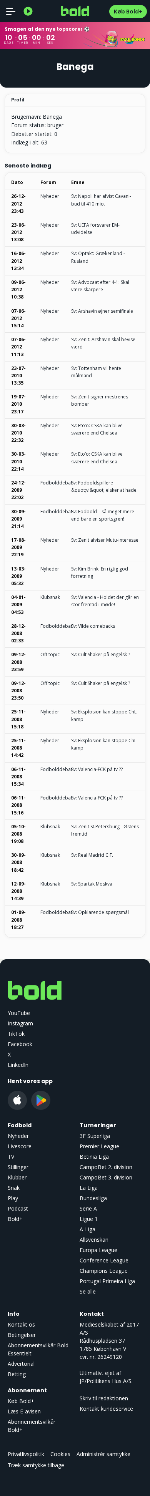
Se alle (88, 1291)
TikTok (16, 1033)
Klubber (17, 1177)
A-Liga (87, 1229)
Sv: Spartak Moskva (91, 884)
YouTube (19, 1013)
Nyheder (49, 196)
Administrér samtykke (103, 1454)
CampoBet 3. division (106, 1177)
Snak (14, 1187)
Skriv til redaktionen (104, 1398)
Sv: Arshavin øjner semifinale (102, 311)
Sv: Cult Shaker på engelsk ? (100, 654)
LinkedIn (18, 1064)
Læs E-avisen (24, 1411)
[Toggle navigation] (11, 11)
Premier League (99, 1146)
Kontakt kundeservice (106, 1408)
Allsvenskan (94, 1239)
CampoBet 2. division (106, 1167)
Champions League (104, 1270)
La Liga (89, 1187)
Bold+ (15, 1218)
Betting (17, 1374)
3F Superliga (95, 1135)
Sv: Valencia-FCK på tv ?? (97, 769)
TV (11, 1156)
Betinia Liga (94, 1156)
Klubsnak (50, 597)
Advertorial (21, 1363)
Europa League (98, 1250)
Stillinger (18, 1167)
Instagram (20, 1023)
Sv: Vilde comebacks (93, 626)
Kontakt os (21, 1324)
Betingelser (22, 1334)
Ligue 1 (89, 1218)
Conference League (104, 1260)
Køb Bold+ (128, 11)
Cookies (60, 1454)
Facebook (20, 1044)
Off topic (50, 654)
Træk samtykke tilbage (36, 1465)
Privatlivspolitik (26, 1454)
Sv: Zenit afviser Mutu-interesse (104, 540)
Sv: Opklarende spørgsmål (100, 912)
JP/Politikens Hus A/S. (106, 1381)
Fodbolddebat (56, 482)
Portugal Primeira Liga (107, 1281)
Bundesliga (93, 1198)
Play (13, 1198)
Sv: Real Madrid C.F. (92, 855)
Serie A (88, 1208)
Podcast (18, 1208)
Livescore (20, 1146)
